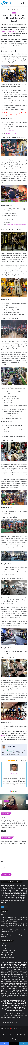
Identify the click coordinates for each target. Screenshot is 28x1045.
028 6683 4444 (12, 131)
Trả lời (4, 830)
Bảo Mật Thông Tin (7, 955)
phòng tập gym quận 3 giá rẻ (9, 31)
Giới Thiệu (4, 944)
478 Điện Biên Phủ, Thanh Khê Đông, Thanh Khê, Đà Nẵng (14, 920)
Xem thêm (4, 902)
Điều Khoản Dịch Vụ (7, 957)
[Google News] (14, 791)
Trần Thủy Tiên (11, 746)
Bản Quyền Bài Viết (7, 952)
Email (3, 868)
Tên (2, 862)
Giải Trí (18, 9)
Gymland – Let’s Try (11, 133)
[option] (14, 802)
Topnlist (3, 735)
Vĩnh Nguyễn (5, 24)
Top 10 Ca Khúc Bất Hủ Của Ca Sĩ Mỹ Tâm (13, 805)
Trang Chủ (12, 9)
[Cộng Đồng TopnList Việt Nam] (7, 3)
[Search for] (21, 3)
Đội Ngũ (3, 948)
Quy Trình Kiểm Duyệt (8, 950)
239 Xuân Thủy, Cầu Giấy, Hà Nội (17, 917)
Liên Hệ (3, 946)
